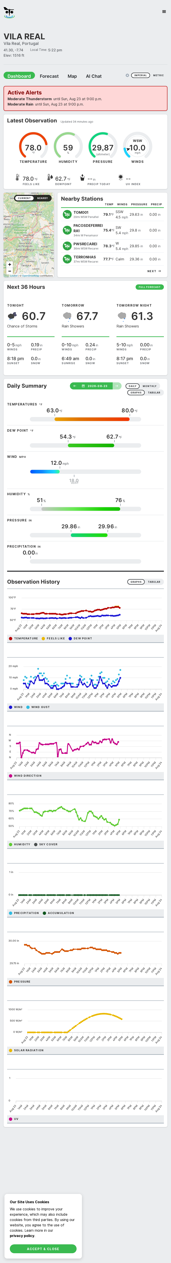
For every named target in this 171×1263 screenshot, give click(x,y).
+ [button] (9, 264)
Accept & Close (43, 1249)
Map (64, 76)
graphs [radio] (136, 392)
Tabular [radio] (154, 582)
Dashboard (17, 76)
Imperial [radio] (140, 75)
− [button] (9, 271)
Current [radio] (24, 198)
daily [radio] (132, 386)
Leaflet (14, 275)
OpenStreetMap (30, 275)
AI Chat (83, 76)
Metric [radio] (158, 75)
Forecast (43, 76)
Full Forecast (150, 287)
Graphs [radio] (136, 582)
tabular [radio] (154, 392)
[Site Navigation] (164, 11)
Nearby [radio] (42, 198)
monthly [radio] (150, 386)
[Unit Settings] (127, 75)
